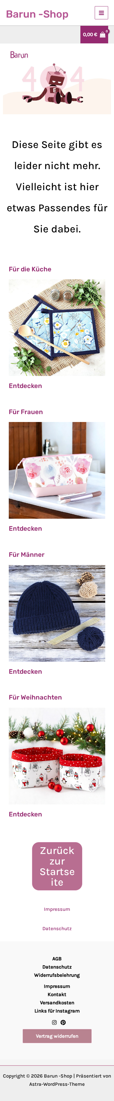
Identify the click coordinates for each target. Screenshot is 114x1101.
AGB (57, 959)
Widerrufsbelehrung (57, 975)
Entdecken (25, 386)
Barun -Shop (37, 14)
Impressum (57, 909)
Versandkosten (57, 1002)
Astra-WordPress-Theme (57, 1084)
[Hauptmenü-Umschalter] (101, 13)
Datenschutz (57, 928)
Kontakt (57, 994)
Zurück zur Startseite (57, 866)
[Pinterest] (63, 1022)
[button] (57, 1036)
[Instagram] (54, 1022)
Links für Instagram (57, 1011)
